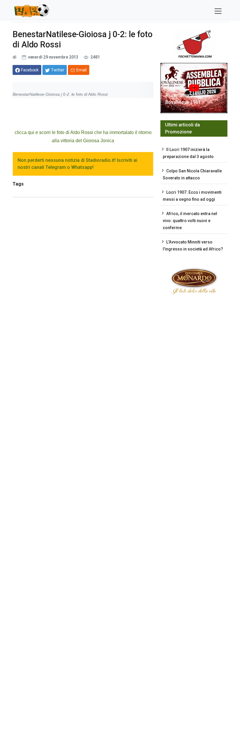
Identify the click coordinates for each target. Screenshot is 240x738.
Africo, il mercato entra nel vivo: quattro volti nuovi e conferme (190, 220)
